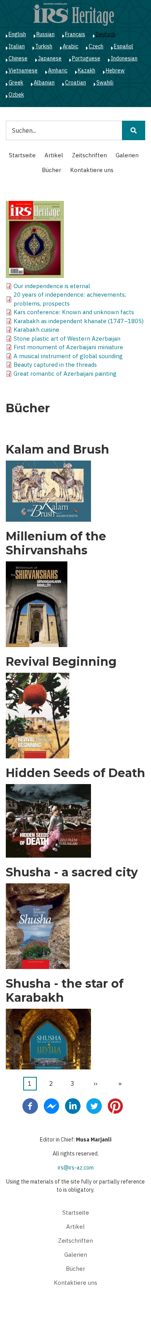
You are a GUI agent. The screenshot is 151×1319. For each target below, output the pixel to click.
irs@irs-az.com (76, 1167)
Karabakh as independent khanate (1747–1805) (79, 321)
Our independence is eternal (52, 286)
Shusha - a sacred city (72, 872)
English (17, 34)
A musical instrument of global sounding (68, 356)
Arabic (70, 46)
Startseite (22, 155)
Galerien (127, 155)
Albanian (44, 82)
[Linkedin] (73, 1105)
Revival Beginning (61, 662)
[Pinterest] (115, 1105)
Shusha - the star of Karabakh (65, 991)
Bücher (51, 170)
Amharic (57, 70)
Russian (45, 34)
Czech (96, 46)
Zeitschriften (89, 155)
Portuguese (86, 58)
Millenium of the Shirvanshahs (56, 543)
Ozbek (16, 94)
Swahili (104, 82)
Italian (17, 46)
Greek (16, 82)
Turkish (43, 46)
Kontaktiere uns (91, 170)
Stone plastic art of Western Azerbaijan (67, 338)
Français (75, 34)
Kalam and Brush (57, 450)
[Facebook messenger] (51, 1105)
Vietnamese (23, 70)
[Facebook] (30, 1105)
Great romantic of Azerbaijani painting (65, 373)
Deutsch (105, 34)
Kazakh (86, 70)
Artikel (54, 155)
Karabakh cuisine (36, 329)
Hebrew (115, 70)
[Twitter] (94, 1105)
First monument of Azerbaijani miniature (68, 347)
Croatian (75, 82)
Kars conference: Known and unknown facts (74, 312)
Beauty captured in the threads (55, 364)
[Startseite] (73, 14)
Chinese (18, 58)
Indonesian (124, 58)
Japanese (50, 58)
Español (123, 46)
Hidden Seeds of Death (75, 773)
